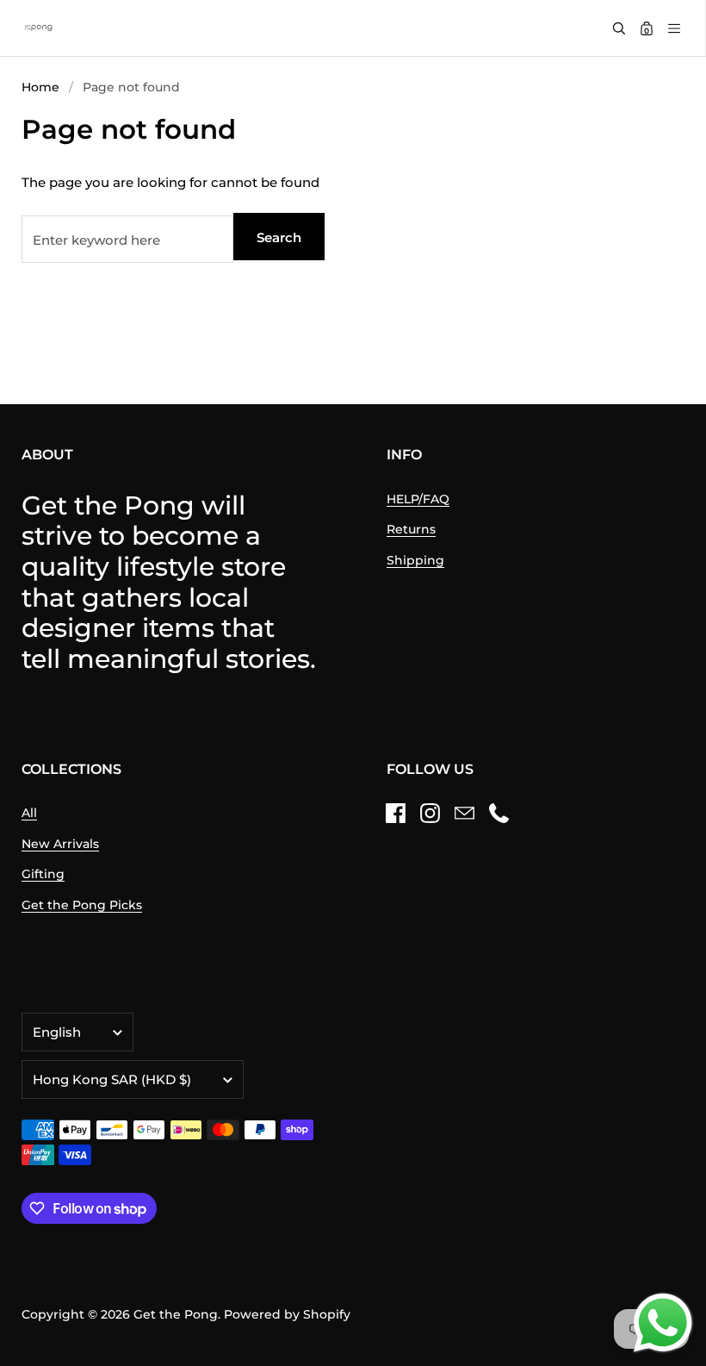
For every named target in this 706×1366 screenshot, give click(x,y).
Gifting (43, 874)
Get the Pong (175, 1314)
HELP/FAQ (418, 499)
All (29, 813)
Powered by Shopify (287, 1314)
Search (279, 237)
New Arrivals (60, 844)
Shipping (415, 560)
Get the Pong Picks (82, 905)
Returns (411, 529)
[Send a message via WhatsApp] (663, 1322)
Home (40, 87)
